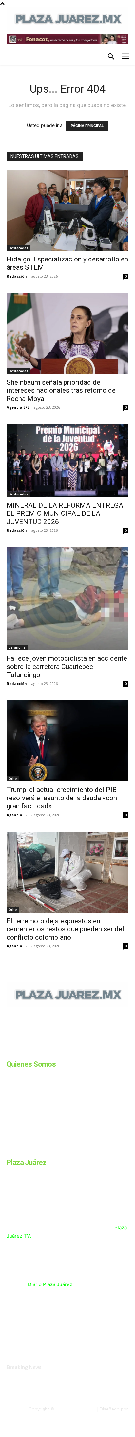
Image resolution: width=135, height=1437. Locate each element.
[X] (74, 1051)
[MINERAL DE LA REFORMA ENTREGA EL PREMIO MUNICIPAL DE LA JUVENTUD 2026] (67, 460)
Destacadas (18, 248)
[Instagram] (25, 1051)
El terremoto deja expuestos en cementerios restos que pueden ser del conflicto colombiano (65, 929)
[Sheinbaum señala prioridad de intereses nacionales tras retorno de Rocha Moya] (67, 333)
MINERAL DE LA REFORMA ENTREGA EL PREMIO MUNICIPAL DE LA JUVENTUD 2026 (65, 513)
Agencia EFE (18, 407)
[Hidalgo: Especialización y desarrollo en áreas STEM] (67, 210)
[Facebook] (9, 1051)
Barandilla (17, 647)
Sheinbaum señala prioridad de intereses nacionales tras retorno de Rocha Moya (61, 390)
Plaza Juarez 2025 (75, 1409)
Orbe (13, 778)
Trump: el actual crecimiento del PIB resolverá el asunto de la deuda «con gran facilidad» (62, 798)
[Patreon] (41, 1051)
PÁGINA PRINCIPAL (87, 125)
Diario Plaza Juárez (50, 1284)
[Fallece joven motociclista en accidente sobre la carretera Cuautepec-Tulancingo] (67, 599)
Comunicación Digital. (105, 1414)
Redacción (17, 276)
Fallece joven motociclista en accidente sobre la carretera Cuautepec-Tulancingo (67, 667)
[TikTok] (58, 1051)
